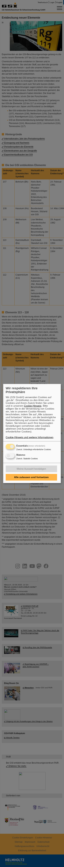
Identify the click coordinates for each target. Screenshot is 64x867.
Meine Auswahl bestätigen (31, 468)
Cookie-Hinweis (32, 405)
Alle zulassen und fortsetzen (31, 477)
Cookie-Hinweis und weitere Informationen (29, 437)
